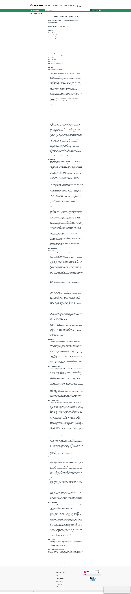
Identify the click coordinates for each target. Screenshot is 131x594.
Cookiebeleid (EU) (59, 584)
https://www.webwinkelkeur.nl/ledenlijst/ (56, 523)
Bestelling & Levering (63, 5)
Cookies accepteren (108, 591)
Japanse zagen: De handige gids (61, 572)
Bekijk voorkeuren (125, 591)
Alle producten (47, 5)
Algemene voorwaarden (60, 573)
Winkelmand (72, 5)
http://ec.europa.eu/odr (64, 530)
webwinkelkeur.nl (76, 520)
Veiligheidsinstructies (59, 586)
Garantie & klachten (59, 581)
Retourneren (58, 579)
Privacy (57, 575)
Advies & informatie (54, 5)
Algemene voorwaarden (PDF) (71, 557)
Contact (57, 576)
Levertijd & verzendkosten (60, 578)
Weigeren (117, 591)
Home (31, 13)
